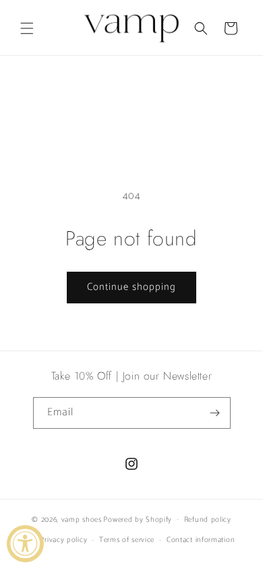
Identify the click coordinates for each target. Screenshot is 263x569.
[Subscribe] (215, 413)
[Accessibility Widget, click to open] (25, 543)
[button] (27, 28)
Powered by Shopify (137, 519)
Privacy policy (63, 540)
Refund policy (207, 520)
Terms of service (126, 540)
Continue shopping (131, 286)
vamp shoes (81, 519)
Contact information (201, 540)
